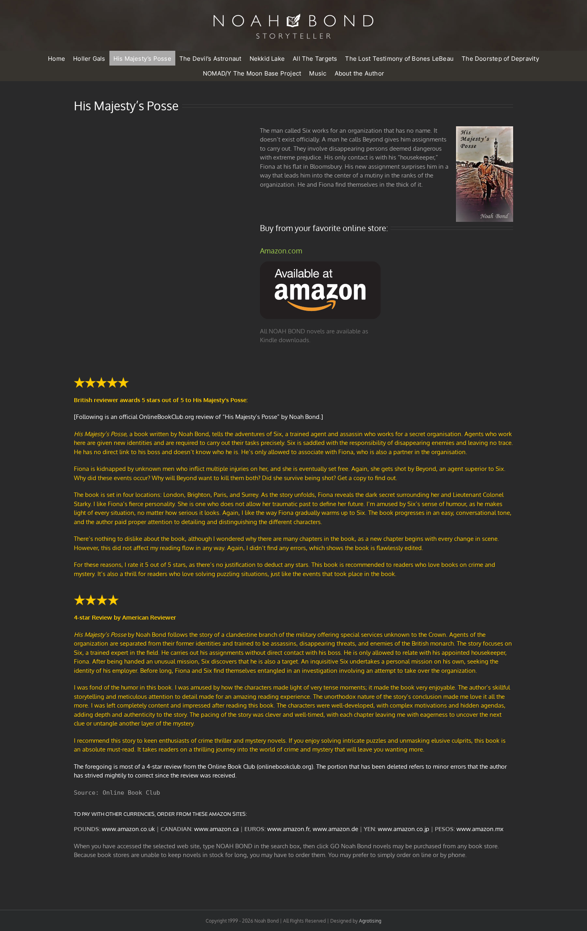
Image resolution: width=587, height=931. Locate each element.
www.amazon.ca (216, 829)
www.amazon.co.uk (128, 829)
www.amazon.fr (288, 829)
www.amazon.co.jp (403, 829)
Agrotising (370, 921)
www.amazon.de (335, 829)
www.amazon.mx (480, 829)
